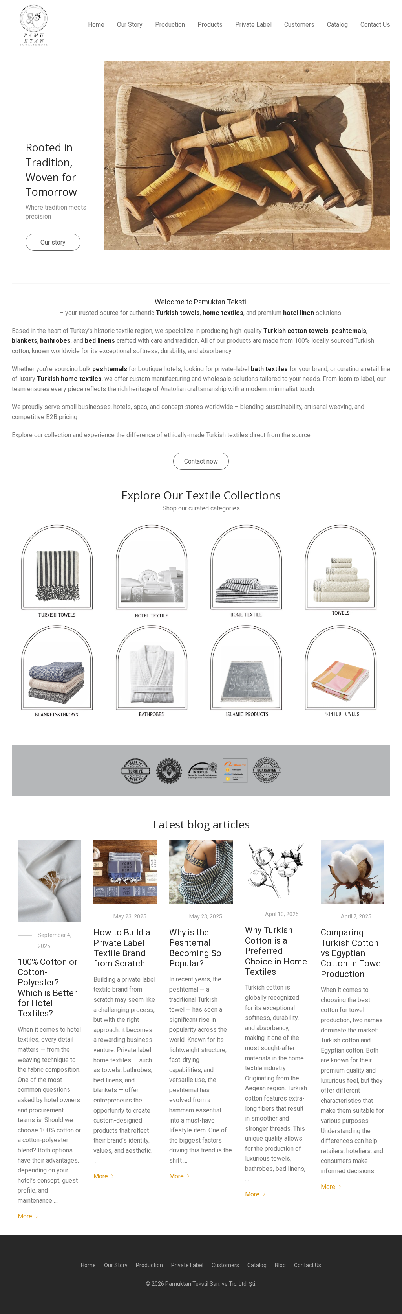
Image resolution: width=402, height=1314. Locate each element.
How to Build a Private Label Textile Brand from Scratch (121, 948)
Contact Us (375, 24)
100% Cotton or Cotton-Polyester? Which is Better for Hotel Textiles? (47, 988)
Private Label (253, 24)
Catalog (337, 24)
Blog (280, 1265)
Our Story (130, 24)
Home (96, 24)
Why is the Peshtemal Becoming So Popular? (195, 948)
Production (170, 24)
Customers (299, 24)
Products (210, 24)
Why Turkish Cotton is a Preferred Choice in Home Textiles (276, 951)
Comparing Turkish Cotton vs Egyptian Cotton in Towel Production (352, 953)
